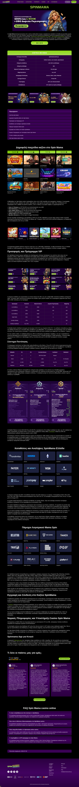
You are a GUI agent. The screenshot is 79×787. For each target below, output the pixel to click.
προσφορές (52, 431)
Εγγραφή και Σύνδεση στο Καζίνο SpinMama (19, 129)
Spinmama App (18, 640)
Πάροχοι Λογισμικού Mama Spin (16, 126)
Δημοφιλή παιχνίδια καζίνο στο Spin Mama (19, 118)
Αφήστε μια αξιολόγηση (64, 658)
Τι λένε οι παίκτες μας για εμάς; (16, 135)
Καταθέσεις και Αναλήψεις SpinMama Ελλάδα (19, 123)
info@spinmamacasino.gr (66, 771)
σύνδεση (11, 604)
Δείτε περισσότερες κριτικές (39, 699)
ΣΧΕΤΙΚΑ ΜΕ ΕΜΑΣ (14, 115)
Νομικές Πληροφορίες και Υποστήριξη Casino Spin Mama (22, 132)
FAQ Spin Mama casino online (16, 138)
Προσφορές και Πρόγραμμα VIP (16, 121)
